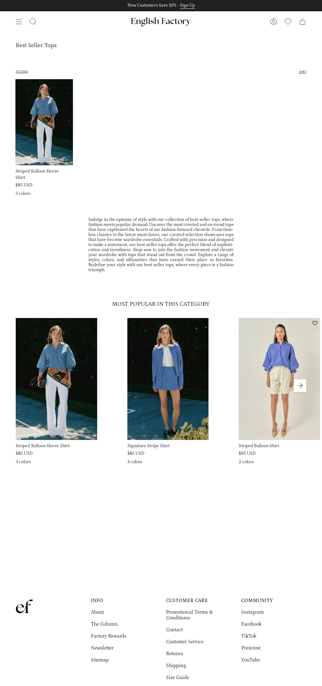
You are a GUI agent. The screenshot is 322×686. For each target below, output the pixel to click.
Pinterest (250, 648)
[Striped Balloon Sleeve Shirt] (44, 122)
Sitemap (100, 660)
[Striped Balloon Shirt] (279, 379)
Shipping (176, 665)
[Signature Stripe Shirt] (168, 379)
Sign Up (187, 5)
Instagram (252, 612)
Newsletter (102, 648)
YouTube (250, 660)
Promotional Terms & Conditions (189, 615)
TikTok (248, 636)
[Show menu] (19, 22)
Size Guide (177, 677)
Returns (174, 653)
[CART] (302, 22)
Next (300, 385)
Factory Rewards (108, 636)
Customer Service (184, 642)
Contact (174, 630)
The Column (104, 624)
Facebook (251, 624)
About (97, 612)
